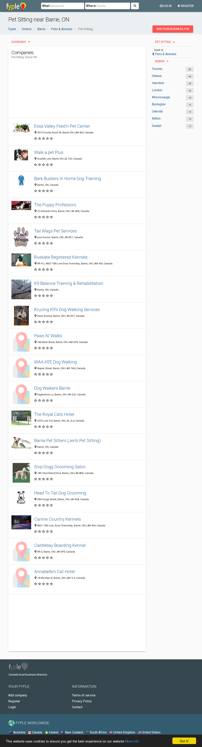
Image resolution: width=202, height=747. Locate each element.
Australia (18, 732)
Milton (156, 118)
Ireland (53, 732)
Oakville (157, 111)
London (157, 90)
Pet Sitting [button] (163, 42)
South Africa (98, 732)
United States (151, 732)
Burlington (159, 104)
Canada (36, 732)
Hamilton (158, 83)
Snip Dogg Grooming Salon (60, 466)
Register (187, 5)
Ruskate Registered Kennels (61, 257)
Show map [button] (18, 42)
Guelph (156, 126)
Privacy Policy (82, 701)
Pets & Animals (165, 54)
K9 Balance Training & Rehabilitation (68, 283)
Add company (17, 695)
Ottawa (157, 76)
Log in (167, 5)
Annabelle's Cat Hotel (54, 571)
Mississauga (161, 97)
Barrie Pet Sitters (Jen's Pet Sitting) (67, 440)
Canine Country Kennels (57, 519)
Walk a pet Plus (48, 152)
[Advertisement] (83, 89)
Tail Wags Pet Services (55, 230)
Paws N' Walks (48, 335)
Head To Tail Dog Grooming (60, 492)
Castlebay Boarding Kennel (60, 545)
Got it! (184, 740)
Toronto (157, 69)
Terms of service (83, 695)
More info (132, 741)
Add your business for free (172, 30)
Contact (77, 707)
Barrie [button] (160, 61)
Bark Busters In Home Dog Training (67, 178)
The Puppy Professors (55, 204)
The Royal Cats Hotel (54, 414)
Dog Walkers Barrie (52, 388)
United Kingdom (123, 732)
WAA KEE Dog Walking (55, 361)
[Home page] (16, 6)
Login (12, 707)
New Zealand (73, 732)
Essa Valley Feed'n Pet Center (62, 126)
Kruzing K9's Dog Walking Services (67, 309)
